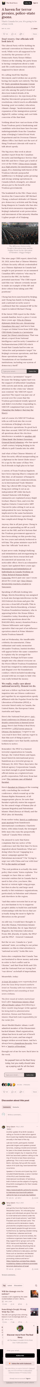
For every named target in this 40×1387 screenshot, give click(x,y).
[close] (34, 1325)
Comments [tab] (7, 1107)
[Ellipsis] (37, 1126)
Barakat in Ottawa (16, 787)
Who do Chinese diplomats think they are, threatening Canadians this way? (18, 323)
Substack (9, 1383)
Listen (35, 29)
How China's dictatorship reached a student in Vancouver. (17, 584)
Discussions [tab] (18, 1285)
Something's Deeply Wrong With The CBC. (14, 1310)
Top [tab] (4, 1285)
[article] (20, 1297)
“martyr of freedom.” (16, 1046)
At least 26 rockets (10, 981)
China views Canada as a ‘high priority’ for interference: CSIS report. (19, 167)
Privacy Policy (27, 1372)
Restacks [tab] (16, 1107)
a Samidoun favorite (22, 1043)
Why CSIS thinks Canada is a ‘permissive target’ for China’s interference (20, 332)
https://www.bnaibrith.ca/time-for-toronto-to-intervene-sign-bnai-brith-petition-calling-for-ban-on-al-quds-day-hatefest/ (22, 1192)
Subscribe (27, 3)
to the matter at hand (15, 864)
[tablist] (11, 1107)
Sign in (35, 3)
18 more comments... (9, 1275)
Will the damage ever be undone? (12, 1292)
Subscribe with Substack (21, 1363)
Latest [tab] (10, 1285)
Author (9, 1129)
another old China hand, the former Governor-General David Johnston (19, 439)
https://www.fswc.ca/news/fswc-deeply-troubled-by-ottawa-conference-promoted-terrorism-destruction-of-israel (22, 1263)
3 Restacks (26, 1085)
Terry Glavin (10, 1127)
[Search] (36, 1285)
